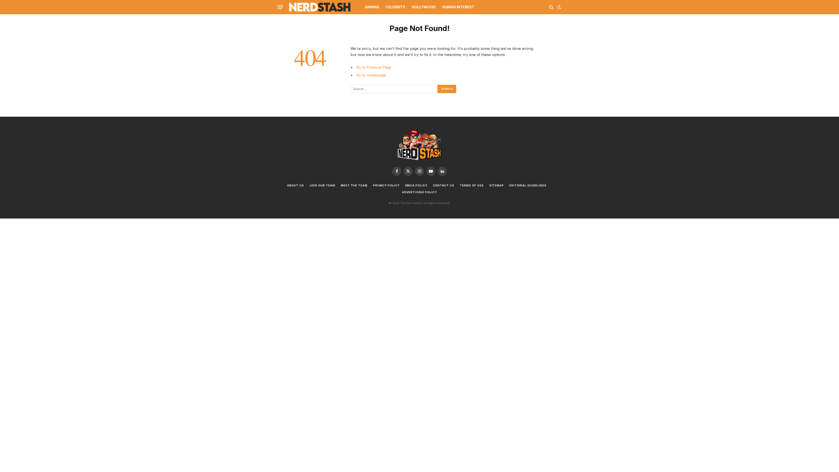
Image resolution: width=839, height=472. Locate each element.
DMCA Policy (416, 185)
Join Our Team (322, 185)
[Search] (551, 7)
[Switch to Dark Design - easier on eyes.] (559, 7)
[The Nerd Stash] (320, 7)
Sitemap (496, 185)
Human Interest (458, 7)
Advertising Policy (419, 192)
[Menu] (280, 7)
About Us (295, 185)
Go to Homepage (371, 75)
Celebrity (395, 7)
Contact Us (443, 185)
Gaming (372, 7)
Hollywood (424, 7)
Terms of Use (472, 185)
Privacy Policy (386, 185)
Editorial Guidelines (527, 185)
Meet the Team (354, 185)
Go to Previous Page (373, 67)
